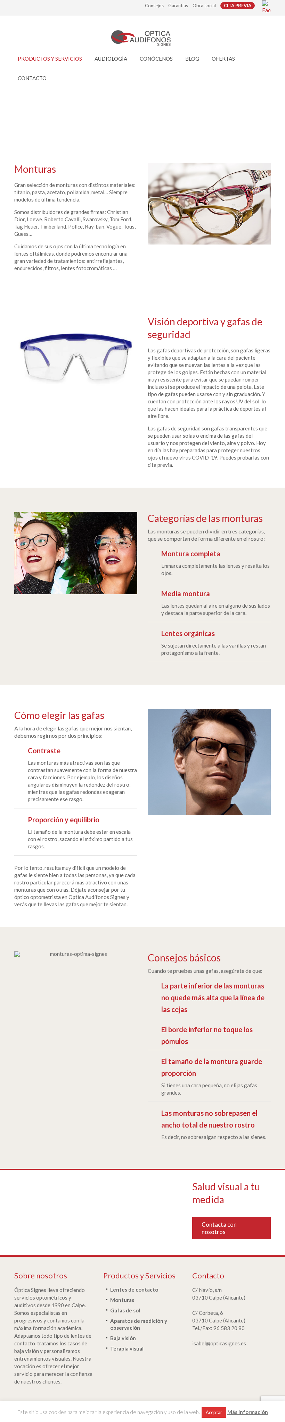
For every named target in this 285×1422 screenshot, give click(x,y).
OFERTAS (223, 58)
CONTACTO (32, 78)
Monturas (122, 1300)
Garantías (178, 5)
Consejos (154, 5)
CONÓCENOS (156, 58)
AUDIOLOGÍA (111, 58)
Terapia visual (127, 1348)
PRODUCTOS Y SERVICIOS (50, 58)
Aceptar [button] (214, 1412)
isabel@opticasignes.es (219, 1343)
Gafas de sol (125, 1310)
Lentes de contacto (134, 1289)
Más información (247, 1412)
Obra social (204, 5)
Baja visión (123, 1338)
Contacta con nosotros (219, 1228)
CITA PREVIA (237, 5)
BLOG (192, 58)
